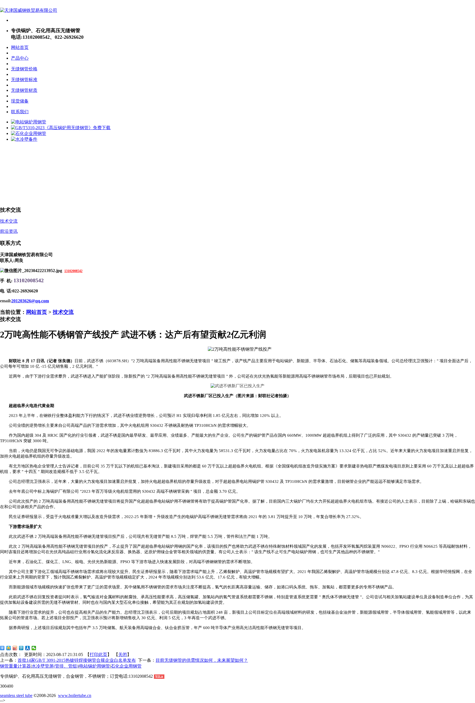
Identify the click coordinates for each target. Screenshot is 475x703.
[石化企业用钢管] (28, 133)
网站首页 (36, 312)
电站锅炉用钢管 (94, 666)
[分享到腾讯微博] (21, 648)
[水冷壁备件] (24, 139)
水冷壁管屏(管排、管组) (55, 666)
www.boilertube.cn (74, 695)
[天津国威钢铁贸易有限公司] (28, 10)
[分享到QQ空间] (8, 648)
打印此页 (98, 654)
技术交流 (63, 312)
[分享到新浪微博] (15, 648)
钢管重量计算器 (15, 666)
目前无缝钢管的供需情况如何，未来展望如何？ (202, 660)
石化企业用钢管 (126, 666)
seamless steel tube (16, 695)
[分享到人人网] (27, 648)
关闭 (122, 654)
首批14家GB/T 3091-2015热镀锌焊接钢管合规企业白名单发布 (77, 660)
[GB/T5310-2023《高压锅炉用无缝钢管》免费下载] (61, 127)
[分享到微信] (34, 648)
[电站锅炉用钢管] (28, 122)
